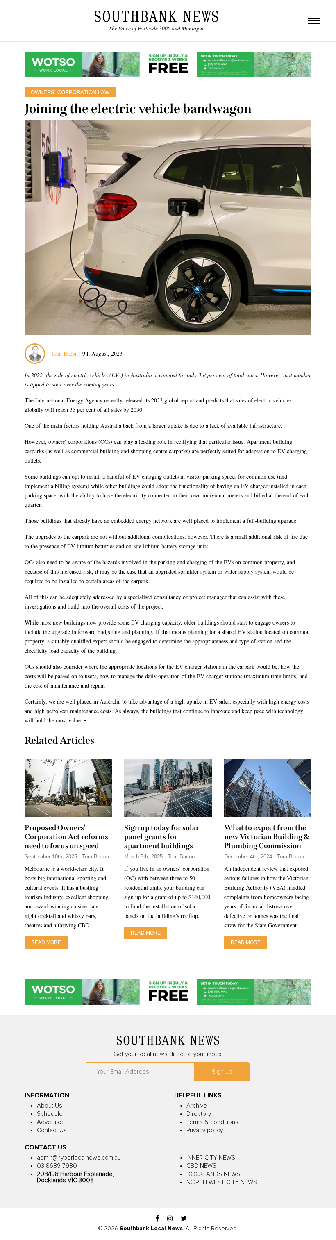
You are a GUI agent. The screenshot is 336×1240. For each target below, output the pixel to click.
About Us (49, 1106)
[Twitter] (184, 1219)
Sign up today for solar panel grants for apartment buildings (161, 836)
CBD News (201, 1166)
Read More (46, 942)
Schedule (50, 1114)
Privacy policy (204, 1130)
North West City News (221, 1182)
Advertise (50, 1122)
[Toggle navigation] (314, 21)
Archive (196, 1106)
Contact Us (52, 1130)
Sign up (222, 1072)
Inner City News (210, 1158)
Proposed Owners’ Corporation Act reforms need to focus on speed (66, 836)
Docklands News (213, 1174)
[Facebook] (157, 1219)
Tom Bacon (64, 353)
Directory (198, 1114)
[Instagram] (170, 1219)
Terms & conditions (212, 1122)
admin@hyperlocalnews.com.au (79, 1158)
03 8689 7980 (57, 1166)
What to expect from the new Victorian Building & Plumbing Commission (266, 836)
